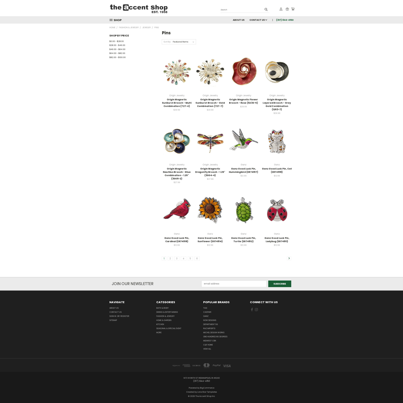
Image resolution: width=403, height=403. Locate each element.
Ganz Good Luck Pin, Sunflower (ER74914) (210, 239)
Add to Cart (243, 77)
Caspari (207, 312)
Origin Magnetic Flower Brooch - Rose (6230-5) (243, 101)
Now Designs (209, 320)
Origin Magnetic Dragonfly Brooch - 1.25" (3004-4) (210, 172)
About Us (238, 20)
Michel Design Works (213, 332)
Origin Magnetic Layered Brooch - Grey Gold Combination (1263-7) (277, 104)
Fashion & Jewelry (165, 316)
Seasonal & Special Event (168, 328)
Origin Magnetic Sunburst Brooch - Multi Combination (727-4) (177, 103)
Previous (395, 393)
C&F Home (208, 344)
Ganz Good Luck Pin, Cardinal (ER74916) (176, 239)
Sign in (113, 316)
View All (207, 348)
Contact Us (257, 20)
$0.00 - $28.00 (116, 41)
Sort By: (167, 41)
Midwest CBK (209, 340)
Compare (175, 74)
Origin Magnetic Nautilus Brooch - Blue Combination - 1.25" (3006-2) (177, 173)
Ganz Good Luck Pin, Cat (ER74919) (277, 170)
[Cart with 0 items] (292, 9)
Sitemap (113, 320)
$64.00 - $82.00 (117, 53)
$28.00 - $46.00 (117, 45)
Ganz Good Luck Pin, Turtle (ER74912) (243, 239)
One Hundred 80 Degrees (215, 336)
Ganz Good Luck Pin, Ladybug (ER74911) (276, 239)
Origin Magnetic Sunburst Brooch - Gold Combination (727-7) (210, 103)
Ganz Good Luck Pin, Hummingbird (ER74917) (243, 170)
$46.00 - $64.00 (117, 49)
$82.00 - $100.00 (117, 57)
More (159, 332)
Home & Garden (163, 320)
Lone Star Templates (207, 392)
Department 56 (210, 324)
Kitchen (160, 324)
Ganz (205, 316)
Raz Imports (209, 328)
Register (124, 316)
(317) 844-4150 (285, 20)
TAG (205, 308)
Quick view (177, 68)
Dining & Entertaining (167, 312)
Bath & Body (162, 308)
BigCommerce (207, 387)
